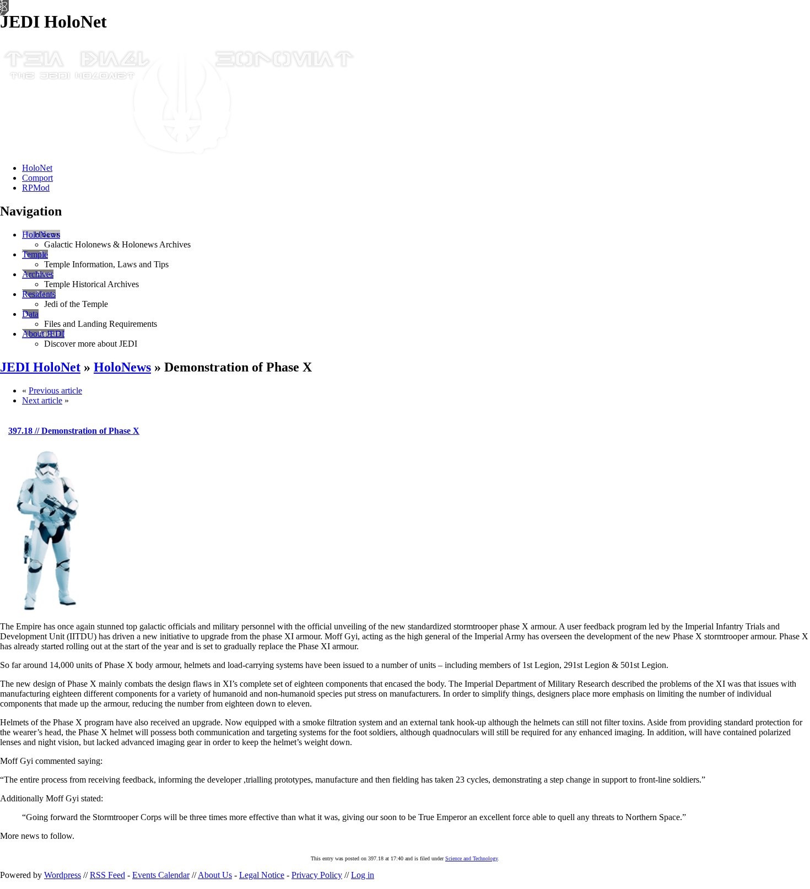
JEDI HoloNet (40, 367)
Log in (362, 875)
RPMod (36, 187)
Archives (37, 274)
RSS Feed (107, 875)
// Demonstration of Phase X (73, 430)
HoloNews (41, 234)
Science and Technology (471, 858)
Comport (37, 177)
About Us (215, 875)
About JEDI (43, 333)
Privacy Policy (316, 875)
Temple (35, 254)
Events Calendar (161, 875)
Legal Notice (261, 875)
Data (30, 314)
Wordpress (62, 875)
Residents (39, 294)
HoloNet (37, 168)
